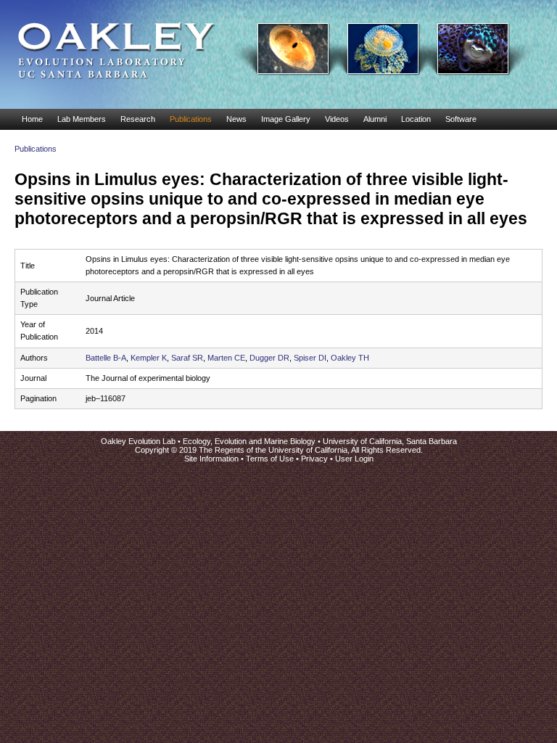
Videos (337, 119)
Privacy (314, 458)
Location (416, 119)
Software (460, 119)
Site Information (211, 458)
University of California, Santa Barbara (390, 441)
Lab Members (81, 119)
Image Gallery (285, 119)
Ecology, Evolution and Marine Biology (249, 441)
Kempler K (149, 357)
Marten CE (226, 357)
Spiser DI (310, 357)
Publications (191, 119)
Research (137, 119)
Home (32, 119)
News (236, 119)
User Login (354, 458)
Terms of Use (270, 458)
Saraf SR (187, 357)
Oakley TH (350, 357)
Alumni (375, 119)
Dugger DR (269, 357)
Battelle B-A (106, 357)
